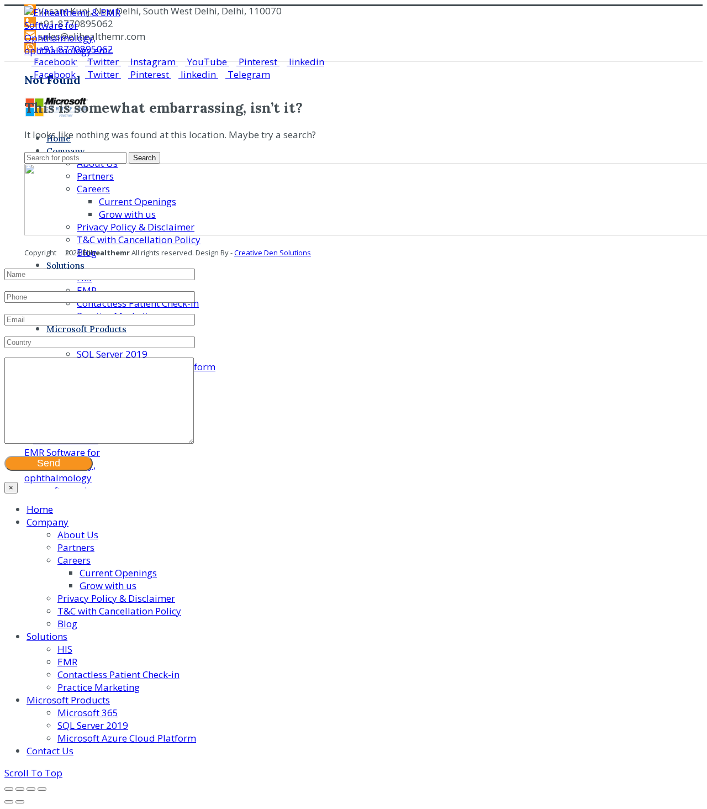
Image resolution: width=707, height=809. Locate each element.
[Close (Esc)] (8, 789)
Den (270, 253)
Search (144, 158)
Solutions (294, 253)
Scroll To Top (33, 772)
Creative (248, 253)
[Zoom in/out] (42, 789)
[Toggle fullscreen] (31, 789)
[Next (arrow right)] (19, 801)
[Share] (19, 789)
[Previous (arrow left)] (8, 801)
